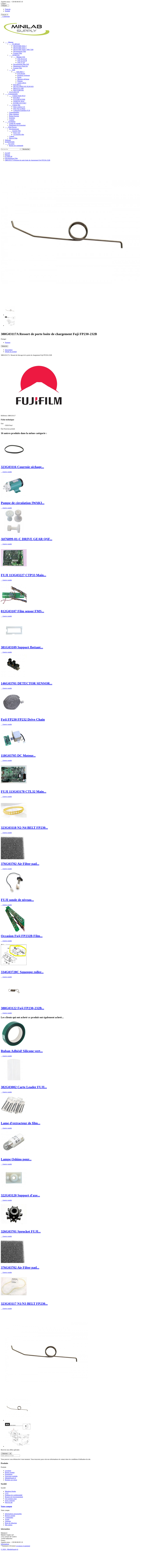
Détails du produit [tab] (11, 352)
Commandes (9, 1517)
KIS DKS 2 (17, 85)
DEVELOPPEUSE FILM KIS (23, 86)
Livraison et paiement (23, 1546)
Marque (9, 42)
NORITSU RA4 (18, 101)
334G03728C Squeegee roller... (22, 972)
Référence (4, 416)
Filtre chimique (14, 114)
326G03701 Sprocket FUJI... (21, 1231)
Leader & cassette (15, 123)
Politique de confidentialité (13, 1495)
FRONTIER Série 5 (19, 48)
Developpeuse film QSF (21, 64)
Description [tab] (8, 350)
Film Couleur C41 (19, 107)
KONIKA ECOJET (19, 103)
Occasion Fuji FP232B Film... (22, 936)
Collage (11, 136)
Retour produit (9, 1472)
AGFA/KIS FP (14, 92)
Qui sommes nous (11, 1499)
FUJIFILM (14, 44)
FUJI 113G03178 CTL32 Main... (23, 791)
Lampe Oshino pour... (16, 1159)
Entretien (12, 118)
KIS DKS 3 (18, 72)
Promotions (8, 1474)
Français (7, 9)
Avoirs (7, 1519)
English (7, 11)
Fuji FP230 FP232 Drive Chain (23, 719)
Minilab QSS (19, 57)
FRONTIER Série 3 (19, 46)
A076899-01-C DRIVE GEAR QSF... (26, 539)
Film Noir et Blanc (19, 109)
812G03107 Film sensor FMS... (22, 611)
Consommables (14, 112)
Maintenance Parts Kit (20, 66)
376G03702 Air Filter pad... (20, 864)
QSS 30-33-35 (22, 59)
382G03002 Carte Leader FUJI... (24, 1087)
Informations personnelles (13, 1514)
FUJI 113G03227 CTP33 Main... (23, 575)
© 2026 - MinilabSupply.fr (9, 1549)
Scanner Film (17, 53)
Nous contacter (10, 1500)
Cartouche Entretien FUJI (21, 110)
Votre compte (6, 1506)
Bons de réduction (11, 1523)
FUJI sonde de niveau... (17, 900)
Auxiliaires (10, 121)
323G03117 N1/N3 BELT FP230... (24, 1303)
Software (8, 140)
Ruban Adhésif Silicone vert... (22, 1051)
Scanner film (15, 131)
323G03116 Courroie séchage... (22, 467)
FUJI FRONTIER (19, 99)
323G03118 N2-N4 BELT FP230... (24, 827)
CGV (7, 1493)
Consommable (11, 94)
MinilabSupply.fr (10, 1478)
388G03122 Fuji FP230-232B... (22, 1008)
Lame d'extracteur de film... (20, 1123)
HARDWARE (10, 142)
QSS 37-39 (21, 62)
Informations (5, 1544)
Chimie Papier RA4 (17, 96)
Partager (7, 342)
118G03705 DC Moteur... (18, 755)
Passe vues (16, 133)
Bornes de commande (16, 145)
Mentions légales (10, 1491)
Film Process (11, 127)
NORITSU (14, 55)
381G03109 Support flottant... (22, 647)
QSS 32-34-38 (22, 61)
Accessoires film (18, 134)
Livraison (8, 1471)
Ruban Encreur (14, 116)
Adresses (8, 1521)
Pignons (20, 81)
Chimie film (14, 105)
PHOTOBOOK (18, 90)
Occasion (9, 144)
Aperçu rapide (6, 472)
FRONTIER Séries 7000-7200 (23, 49)
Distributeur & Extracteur (17, 125)
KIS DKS (16, 97)
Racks (19, 77)
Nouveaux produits (11, 1476)
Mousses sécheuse (23, 79)
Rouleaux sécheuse (23, 75)
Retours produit (10, 1516)
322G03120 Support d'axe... (20, 1195)
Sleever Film (13, 138)
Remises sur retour (11, 1480)
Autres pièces (21, 83)
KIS (12, 70)
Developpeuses (14, 129)
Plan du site (8, 1502)
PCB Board (21, 73)
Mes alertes (8, 1525)
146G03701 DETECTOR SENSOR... (26, 683)
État (2, 429)
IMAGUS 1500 (18, 88)
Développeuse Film (19, 51)
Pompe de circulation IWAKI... (22, 503)
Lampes (11, 120)
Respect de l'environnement (14, 1497)
